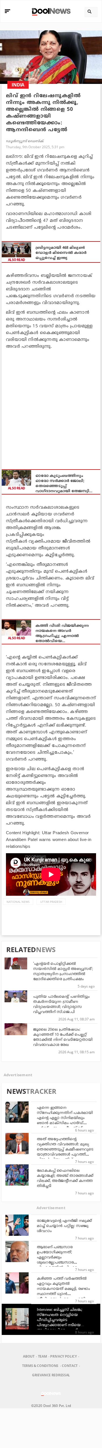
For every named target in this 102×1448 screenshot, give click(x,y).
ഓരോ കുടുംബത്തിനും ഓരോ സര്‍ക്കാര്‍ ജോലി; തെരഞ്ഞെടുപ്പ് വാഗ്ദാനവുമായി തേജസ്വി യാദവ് (62, 484)
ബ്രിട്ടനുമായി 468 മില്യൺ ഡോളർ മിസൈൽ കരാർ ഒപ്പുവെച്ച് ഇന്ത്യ (60, 253)
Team (42, 1356)
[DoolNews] (50, 11)
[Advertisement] (51, 406)
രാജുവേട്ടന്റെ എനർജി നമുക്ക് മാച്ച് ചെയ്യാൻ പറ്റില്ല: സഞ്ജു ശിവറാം (64, 1226)
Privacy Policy (63, 1356)
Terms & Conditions (40, 1365)
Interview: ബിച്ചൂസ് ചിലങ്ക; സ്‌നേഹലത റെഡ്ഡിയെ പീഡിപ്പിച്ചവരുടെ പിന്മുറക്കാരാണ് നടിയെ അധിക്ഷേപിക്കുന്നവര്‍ (59, 1320)
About (28, 1356)
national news (18, 902)
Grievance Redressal (51, 1375)
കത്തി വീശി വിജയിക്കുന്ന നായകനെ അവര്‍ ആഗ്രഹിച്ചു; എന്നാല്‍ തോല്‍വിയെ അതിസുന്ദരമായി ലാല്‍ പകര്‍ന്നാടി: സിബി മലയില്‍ (63, 634)
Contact (70, 1365)
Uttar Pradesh (51, 902)
